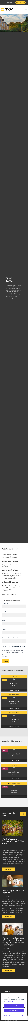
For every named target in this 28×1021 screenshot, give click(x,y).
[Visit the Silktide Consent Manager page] (22, 1015)
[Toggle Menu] (26, 9)
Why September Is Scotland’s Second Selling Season (13, 841)
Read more (9, 869)
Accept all (14, 1006)
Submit (6, 661)
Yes (6, 656)
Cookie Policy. (11, 1001)
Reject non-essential (14, 1010)
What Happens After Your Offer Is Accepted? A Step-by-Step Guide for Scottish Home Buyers (13, 941)
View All (23, 813)
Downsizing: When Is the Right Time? (13, 891)
